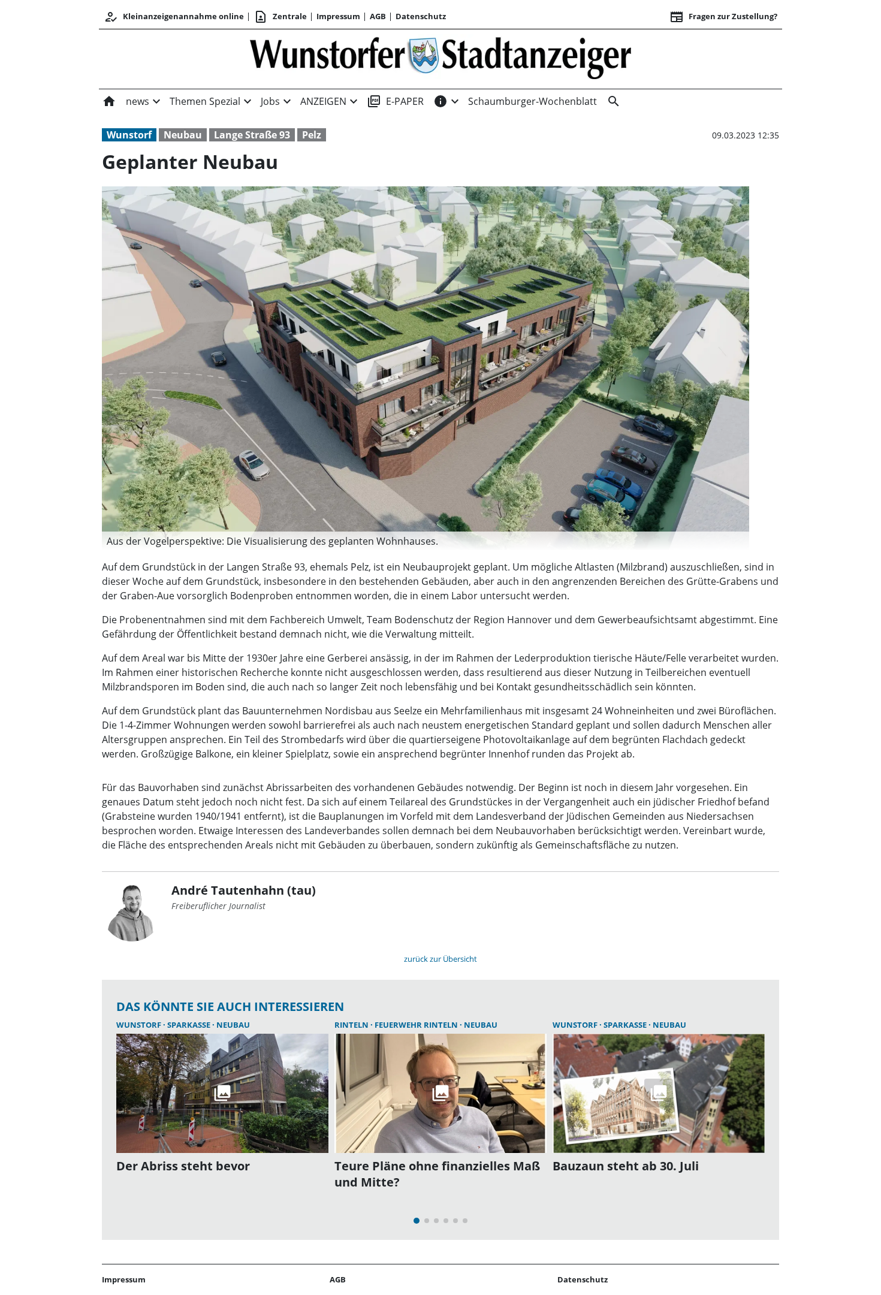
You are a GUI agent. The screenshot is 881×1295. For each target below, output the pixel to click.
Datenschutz (421, 16)
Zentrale (280, 17)
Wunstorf (129, 134)
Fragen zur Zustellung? (723, 17)
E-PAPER (395, 101)
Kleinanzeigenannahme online (174, 17)
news (137, 101)
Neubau (183, 134)
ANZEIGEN (323, 101)
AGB (378, 16)
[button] (425, 541)
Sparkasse (189, 1024)
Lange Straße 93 (252, 134)
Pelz (311, 134)
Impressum (338, 16)
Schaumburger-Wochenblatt (532, 101)
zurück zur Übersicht (440, 958)
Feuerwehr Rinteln (417, 1024)
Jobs (270, 101)
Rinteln (352, 1024)
